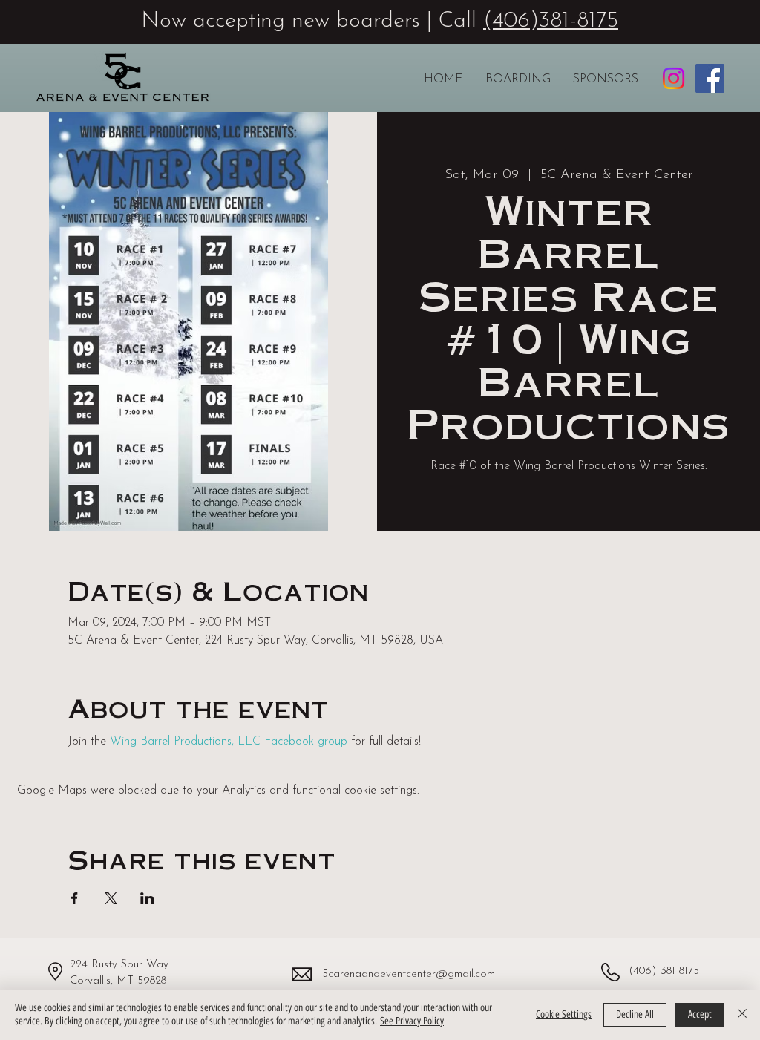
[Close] (742, 1014)
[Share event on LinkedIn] (147, 898)
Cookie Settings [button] (564, 1014)
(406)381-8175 (550, 21)
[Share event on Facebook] (75, 898)
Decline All (635, 1014)
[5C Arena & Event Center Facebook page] (709, 78)
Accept (700, 1014)
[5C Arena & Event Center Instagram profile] (673, 78)
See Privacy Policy (412, 1021)
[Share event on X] (111, 898)
